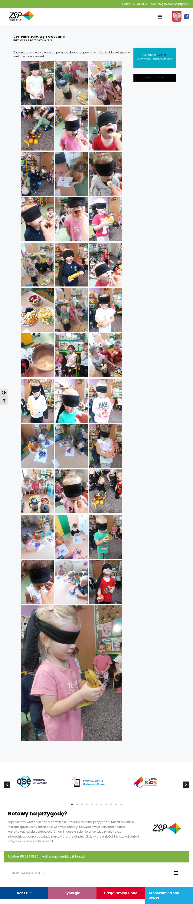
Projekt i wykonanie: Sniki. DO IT (29, 873)
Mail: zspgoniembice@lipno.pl (170, 4)
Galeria (161, 54)
